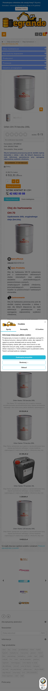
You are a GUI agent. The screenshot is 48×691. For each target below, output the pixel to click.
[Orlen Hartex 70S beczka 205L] (24, 384)
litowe (32, 649)
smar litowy (16, 672)
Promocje (7, 63)
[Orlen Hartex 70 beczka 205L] (24, 427)
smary (14, 649)
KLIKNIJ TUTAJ (21, 8)
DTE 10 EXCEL (32, 672)
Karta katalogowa (28, 199)
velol (16, 676)
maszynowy (24, 653)
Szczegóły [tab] (24, 329)
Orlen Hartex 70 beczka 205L (24, 443)
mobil (41, 656)
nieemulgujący (15, 663)
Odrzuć (24, 367)
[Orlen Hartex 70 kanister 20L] (24, 470)
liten (3, 656)
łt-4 (24, 672)
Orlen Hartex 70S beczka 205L (24, 400)
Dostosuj (23, 362)
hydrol (38, 649)
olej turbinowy (6, 666)
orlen (3, 649)
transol (40, 653)
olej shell (5, 669)
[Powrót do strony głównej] (2, 42)
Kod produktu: (8, 144)
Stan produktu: (8, 149)
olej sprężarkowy (15, 669)
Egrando (5, 653)
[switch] (43, 688)
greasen (33, 653)
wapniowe (5, 663)
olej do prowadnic (25, 659)
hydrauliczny (14, 653)
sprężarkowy (11, 656)
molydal (4, 659)
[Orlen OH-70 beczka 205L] (8, 118)
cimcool (16, 666)
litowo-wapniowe (7, 676)
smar (16, 659)
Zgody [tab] (8, 329)
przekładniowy (23, 649)
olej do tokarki (39, 669)
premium (36, 659)
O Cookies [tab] (40, 329)
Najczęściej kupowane (13, 54)
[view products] (24, 559)
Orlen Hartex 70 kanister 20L (24, 486)
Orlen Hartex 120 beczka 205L (24, 529)
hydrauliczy (21, 656)
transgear (36, 666)
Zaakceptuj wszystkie (24, 357)
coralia (30, 656)
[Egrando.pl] (24, 21)
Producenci (8, 58)
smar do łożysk (26, 666)
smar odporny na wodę (30, 663)
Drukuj (8, 166)
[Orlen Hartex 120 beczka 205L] (24, 513)
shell (21, 676)
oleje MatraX (6, 672)
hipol (35, 656)
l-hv (11, 659)
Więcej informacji (12, 199)
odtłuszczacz (28, 669)
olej (9, 649)
